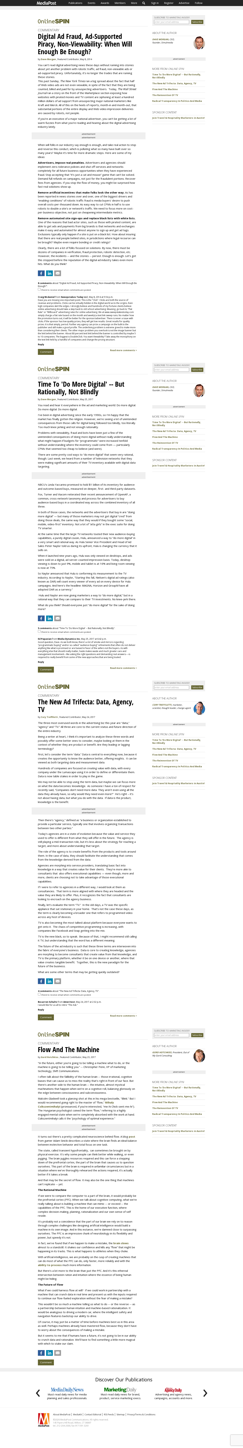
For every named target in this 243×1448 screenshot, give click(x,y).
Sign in (155, 3)
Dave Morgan (48, 59)
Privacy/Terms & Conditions (141, 1414)
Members (120, 3)
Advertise (184, 3)
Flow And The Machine (165, 89)
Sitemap (121, 1414)
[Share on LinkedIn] (49, 273)
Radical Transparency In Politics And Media (177, 101)
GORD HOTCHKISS (161, 1052)
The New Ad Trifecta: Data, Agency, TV (174, 83)
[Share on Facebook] (41, 273)
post (132, 1136)
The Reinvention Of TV (165, 95)
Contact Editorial (92, 1414)
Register (168, 3)
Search (144, 3)
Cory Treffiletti (49, 717)
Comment (46, 351)
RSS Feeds (109, 1414)
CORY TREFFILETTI (161, 704)
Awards (105, 3)
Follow (198, 3)
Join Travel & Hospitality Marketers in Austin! (178, 117)
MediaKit (77, 1414)
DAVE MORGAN (160, 39)
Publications (75, 3)
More (134, 3)
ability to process (50, 1265)
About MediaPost (61, 1414)
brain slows (121, 1243)
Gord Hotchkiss (49, 1057)
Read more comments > (123, 350)
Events (91, 3)
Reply (41, 344)
